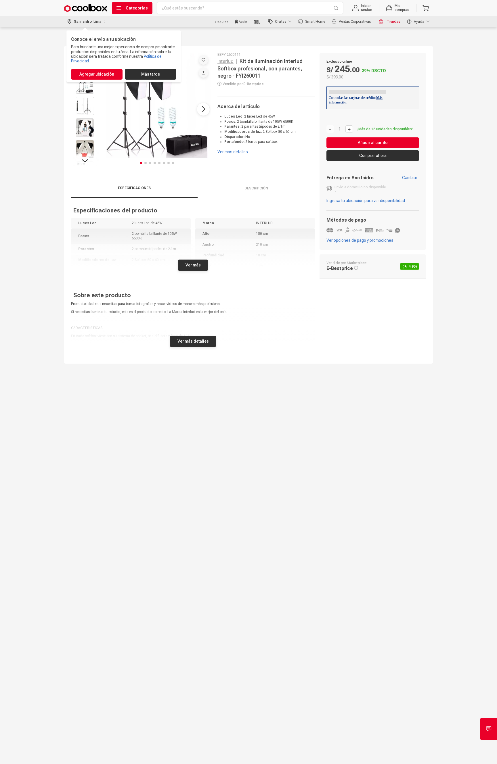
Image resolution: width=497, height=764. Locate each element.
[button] (362, 8)
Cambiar (409, 177)
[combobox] (250, 8)
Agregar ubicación (96, 74)
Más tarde (150, 74)
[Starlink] (221, 21)
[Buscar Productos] (336, 8)
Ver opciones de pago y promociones (359, 240)
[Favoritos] (203, 60)
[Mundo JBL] (258, 21)
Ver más (193, 265)
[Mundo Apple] (241, 21)
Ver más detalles (193, 341)
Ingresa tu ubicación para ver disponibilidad (365, 200)
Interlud (225, 61)
